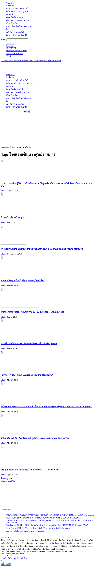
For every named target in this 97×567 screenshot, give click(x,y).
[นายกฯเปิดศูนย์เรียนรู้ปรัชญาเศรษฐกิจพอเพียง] (15, 275)
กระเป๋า (4, 558)
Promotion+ (10, 3)
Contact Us (10, 44)
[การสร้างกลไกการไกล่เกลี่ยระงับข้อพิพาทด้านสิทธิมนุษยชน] (15, 338)
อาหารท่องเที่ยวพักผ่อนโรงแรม (18, 26)
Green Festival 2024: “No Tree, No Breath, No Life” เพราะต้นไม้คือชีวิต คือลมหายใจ (39, 528)
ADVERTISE (11, 48)
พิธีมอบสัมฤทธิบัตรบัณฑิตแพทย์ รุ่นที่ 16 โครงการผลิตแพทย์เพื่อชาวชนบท (36, 438)
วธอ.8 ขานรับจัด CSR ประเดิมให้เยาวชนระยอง (25, 531)
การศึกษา (10, 5)
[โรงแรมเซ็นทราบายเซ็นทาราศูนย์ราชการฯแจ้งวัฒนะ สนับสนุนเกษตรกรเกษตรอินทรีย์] (13, 244)
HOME (8, 56)
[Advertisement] (28, 65)
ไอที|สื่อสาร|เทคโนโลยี (15, 32)
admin (3, 191)
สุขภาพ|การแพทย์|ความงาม (17, 20)
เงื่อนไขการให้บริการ (14, 54)
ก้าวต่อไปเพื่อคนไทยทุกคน (13, 217)
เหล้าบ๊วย (23, 558)
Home (3, 147)
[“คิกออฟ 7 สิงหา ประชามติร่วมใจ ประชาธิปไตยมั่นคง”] (15, 370)
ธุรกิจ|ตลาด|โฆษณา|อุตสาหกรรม (19, 11)
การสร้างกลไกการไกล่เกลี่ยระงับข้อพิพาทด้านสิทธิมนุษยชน (29, 343)
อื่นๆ (7, 29)
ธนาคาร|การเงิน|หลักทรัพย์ (17, 8)
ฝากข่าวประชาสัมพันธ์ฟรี (16, 35)
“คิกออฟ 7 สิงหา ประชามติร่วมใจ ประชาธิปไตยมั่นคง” (27, 375)
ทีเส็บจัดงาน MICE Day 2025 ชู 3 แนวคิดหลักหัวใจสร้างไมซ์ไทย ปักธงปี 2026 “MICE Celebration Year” (47, 525)
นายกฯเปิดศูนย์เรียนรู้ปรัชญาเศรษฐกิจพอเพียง (22, 280)
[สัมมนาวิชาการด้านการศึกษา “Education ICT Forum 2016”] (15, 465)
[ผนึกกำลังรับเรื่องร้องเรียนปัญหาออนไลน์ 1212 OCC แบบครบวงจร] (20, 307)
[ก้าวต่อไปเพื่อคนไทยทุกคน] (15, 212)
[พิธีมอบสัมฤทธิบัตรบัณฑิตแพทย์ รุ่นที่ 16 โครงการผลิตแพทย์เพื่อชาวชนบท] (14, 433)
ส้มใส (10, 558)
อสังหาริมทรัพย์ (12, 23)
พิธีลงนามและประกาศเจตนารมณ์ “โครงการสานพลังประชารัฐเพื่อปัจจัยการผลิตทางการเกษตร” (46, 406)
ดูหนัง (16, 558)
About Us (9, 46)
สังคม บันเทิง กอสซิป (14, 17)
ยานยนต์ (9, 14)
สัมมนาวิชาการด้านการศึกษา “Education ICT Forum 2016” (30, 469)
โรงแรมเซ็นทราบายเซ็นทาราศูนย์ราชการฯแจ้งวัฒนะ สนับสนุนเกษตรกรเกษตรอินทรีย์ (42, 249)
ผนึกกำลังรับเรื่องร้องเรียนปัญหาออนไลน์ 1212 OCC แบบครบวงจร (32, 312)
